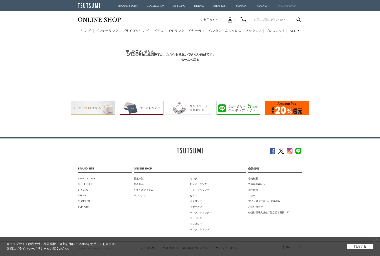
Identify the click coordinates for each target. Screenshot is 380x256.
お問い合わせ (255, 206)
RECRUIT (263, 5)
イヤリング (176, 31)
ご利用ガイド (209, 19)
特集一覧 (139, 178)
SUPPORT (242, 5)
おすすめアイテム (143, 189)
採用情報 (253, 189)
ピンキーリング (106, 31)
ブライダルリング (135, 31)
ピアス (158, 31)
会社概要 (253, 178)
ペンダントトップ (199, 229)
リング (86, 31)
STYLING (179, 5)
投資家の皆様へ (256, 184)
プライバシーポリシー (31, 248)
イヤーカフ (196, 31)
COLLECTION (155, 5)
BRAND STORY (128, 5)
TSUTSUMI (89, 5)
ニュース (253, 195)
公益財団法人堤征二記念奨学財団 (266, 212)
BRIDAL (199, 5)
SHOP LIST (220, 5)
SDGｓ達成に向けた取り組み (264, 201)
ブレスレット (275, 31)
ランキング (140, 195)
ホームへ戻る (190, 59)
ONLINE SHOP (287, 5)
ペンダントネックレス (224, 31)
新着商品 (139, 184)
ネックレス (253, 31)
